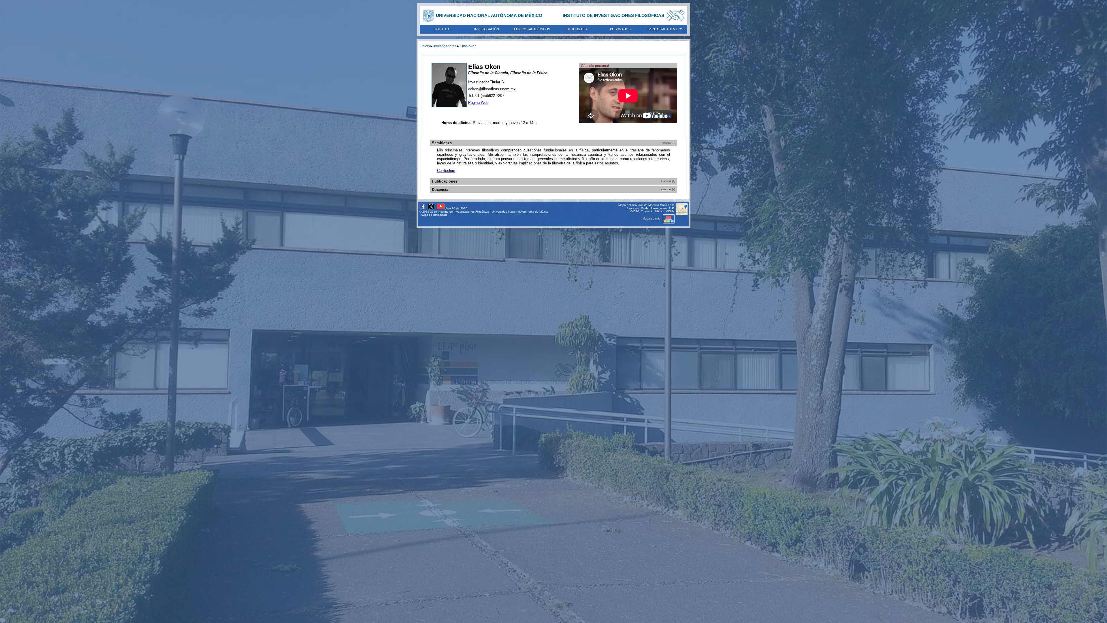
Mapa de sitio (652, 218)
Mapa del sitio (627, 205)
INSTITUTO (442, 29)
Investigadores (444, 46)
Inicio (425, 46)
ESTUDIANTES (576, 29)
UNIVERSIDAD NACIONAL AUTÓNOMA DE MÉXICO (489, 15)
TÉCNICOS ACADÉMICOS (531, 29)
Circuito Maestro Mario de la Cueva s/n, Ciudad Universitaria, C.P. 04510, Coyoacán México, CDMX (650, 208)
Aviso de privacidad (434, 214)
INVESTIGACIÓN (486, 29)
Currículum (446, 170)
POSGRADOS (620, 29)
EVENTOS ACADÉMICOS (665, 29)
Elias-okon (468, 46)
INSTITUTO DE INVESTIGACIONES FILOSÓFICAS (613, 15)
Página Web (478, 102)
